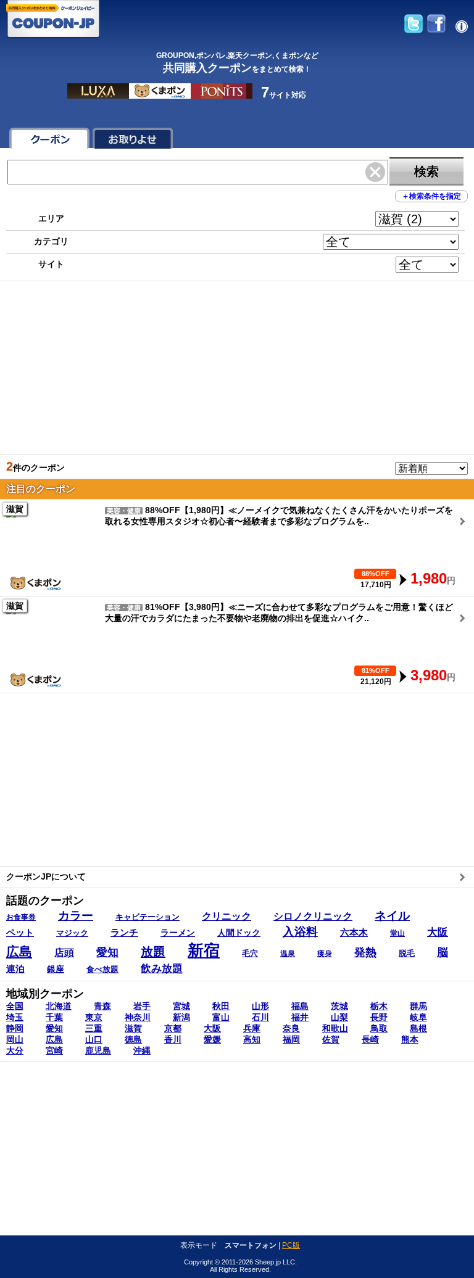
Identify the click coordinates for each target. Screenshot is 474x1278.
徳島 (133, 1039)
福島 (300, 1006)
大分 (14, 1050)
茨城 (339, 1006)
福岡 (291, 1039)
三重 (93, 1028)
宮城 (181, 1006)
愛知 (54, 1028)
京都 (172, 1028)
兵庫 (251, 1028)
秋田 (221, 1006)
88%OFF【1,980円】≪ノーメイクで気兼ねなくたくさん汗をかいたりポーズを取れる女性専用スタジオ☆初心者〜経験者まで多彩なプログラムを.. (230, 523)
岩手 (142, 1006)
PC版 (291, 1245)
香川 (172, 1039)
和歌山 (335, 1028)
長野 (379, 1017)
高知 (251, 1039)
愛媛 (212, 1039)
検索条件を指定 (431, 196)
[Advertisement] (237, 367)
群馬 (418, 1006)
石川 (260, 1017)
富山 (221, 1017)
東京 (93, 1017)
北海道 (59, 1006)
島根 (418, 1028)
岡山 (14, 1039)
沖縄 (142, 1050)
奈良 (291, 1028)
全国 (14, 1006)
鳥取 (379, 1028)
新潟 (181, 1017)
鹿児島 (98, 1050)
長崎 (370, 1039)
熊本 (409, 1039)
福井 (300, 1017)
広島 (54, 1039)
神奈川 (138, 1017)
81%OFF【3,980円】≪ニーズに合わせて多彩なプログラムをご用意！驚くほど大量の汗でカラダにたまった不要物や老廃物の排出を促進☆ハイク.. (230, 620)
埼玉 (14, 1017)
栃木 (379, 1006)
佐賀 (330, 1039)
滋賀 (133, 1028)
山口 (93, 1039)
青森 (102, 1006)
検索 (426, 171)
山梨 (339, 1017)
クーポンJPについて (46, 876)
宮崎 (54, 1050)
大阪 (212, 1028)
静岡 (14, 1028)
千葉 (54, 1017)
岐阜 (418, 1017)
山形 (260, 1006)
